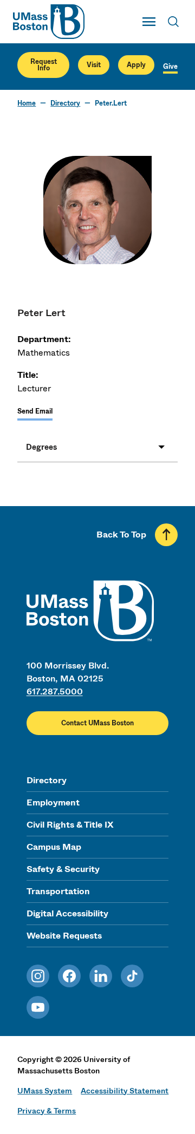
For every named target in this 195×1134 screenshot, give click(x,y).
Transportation (58, 891)
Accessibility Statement (124, 1090)
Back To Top (121, 534)
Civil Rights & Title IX (70, 824)
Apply (136, 65)
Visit (94, 65)
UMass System (44, 1090)
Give (170, 66)
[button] (97, 447)
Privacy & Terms (46, 1110)
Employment (53, 802)
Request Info (43, 65)
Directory (65, 103)
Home (26, 103)
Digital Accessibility (67, 913)
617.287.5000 (55, 691)
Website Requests (64, 935)
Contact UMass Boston (97, 723)
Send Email (35, 411)
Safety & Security (63, 869)
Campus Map (54, 847)
